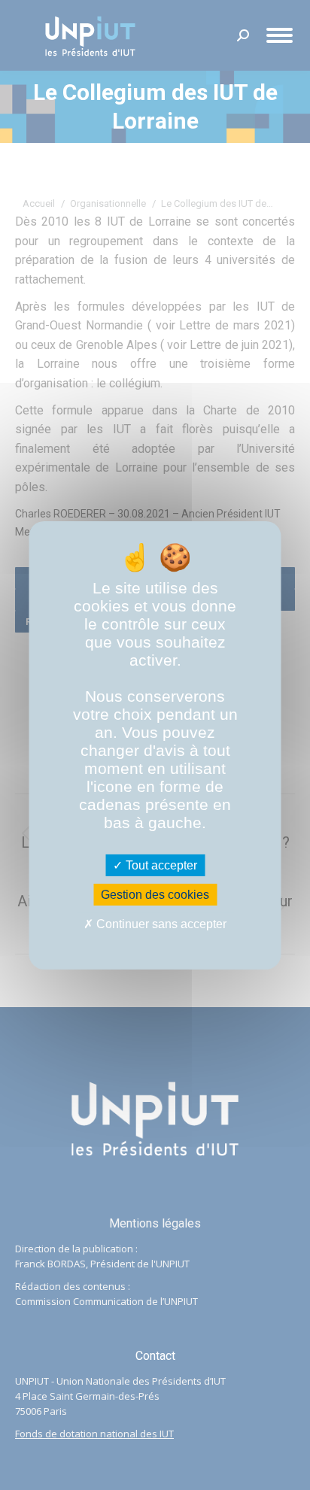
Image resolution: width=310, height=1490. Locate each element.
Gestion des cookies (155, 894)
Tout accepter (160, 865)
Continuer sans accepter (159, 924)
